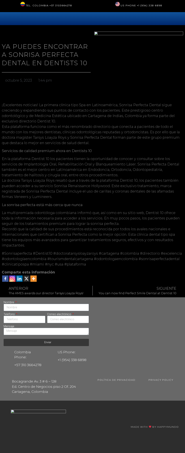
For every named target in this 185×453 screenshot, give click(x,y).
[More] (33, 278)
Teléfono (10, 314)
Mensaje (9, 326)
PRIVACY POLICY (161, 379)
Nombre (9, 302)
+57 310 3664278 (27, 365)
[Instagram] (12, 278)
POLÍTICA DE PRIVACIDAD (116, 379)
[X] (26, 278)
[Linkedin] (19, 278)
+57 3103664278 (61, 5)
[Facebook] (5, 278)
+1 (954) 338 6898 (149, 5)
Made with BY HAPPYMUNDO (155, 426)
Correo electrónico (59, 314)
